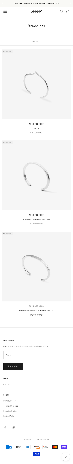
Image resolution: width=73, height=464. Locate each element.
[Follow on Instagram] (14, 428)
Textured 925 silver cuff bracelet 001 (36, 310)
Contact (6, 384)
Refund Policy (9, 416)
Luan (36, 128)
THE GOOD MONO (36, 124)
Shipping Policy (10, 411)
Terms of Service (10, 406)
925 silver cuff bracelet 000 (36, 219)
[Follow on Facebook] (5, 428)
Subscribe (13, 366)
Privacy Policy (9, 400)
